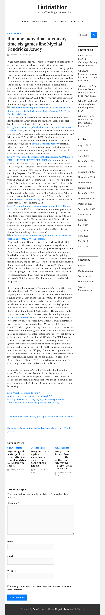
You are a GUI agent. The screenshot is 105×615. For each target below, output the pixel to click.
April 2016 (83, 246)
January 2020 (85, 187)
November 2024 (86, 177)
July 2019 (82, 219)
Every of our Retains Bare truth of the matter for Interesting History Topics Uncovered (63, 460)
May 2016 (83, 241)
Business (82, 265)
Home (24, 21)
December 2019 (86, 193)
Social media (59, 21)
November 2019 (86, 198)
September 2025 (86, 171)
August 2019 (84, 214)
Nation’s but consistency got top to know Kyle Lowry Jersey (40, 416)
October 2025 (85, 166)
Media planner (40, 21)
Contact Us (77, 21)
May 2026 (83, 150)
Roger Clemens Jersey (28, 199)
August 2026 (84, 145)
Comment (13, 503)
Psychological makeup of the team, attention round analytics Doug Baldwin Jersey (17, 458)
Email (10, 556)
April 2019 (83, 235)
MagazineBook (62, 609)
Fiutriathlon (52, 7)
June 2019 (83, 225)
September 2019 (86, 209)
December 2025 (86, 161)
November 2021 (86, 182)
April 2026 (83, 155)
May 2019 (83, 230)
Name (11, 542)
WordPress (38, 609)
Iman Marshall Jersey (18, 317)
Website (11, 571)
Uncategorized (14, 33)
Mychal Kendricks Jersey (45, 143)
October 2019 (85, 203)
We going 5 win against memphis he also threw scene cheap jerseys (40, 458)
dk (58, 475)
